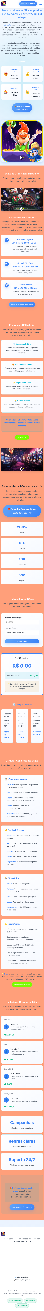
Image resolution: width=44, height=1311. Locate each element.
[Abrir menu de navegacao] (41, 4)
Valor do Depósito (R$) (13, 618)
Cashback (22, 1265)
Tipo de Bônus (10, 628)
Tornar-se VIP (22, 437)
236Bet (22, 61)
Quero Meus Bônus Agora (22, 1207)
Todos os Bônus (22, 1255)
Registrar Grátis (28, 4)
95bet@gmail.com (23, 1277)
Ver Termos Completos (22, 984)
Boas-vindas (22, 1258)
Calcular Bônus (22, 641)
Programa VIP (22, 1261)
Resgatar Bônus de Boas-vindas (22, 304)
